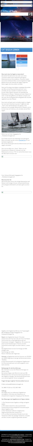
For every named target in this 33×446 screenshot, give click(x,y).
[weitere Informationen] (17, 68)
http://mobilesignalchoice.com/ (22, 441)
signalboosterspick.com (17, 439)
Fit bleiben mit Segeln (18, 434)
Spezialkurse (22, 140)
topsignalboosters (7, 441)
